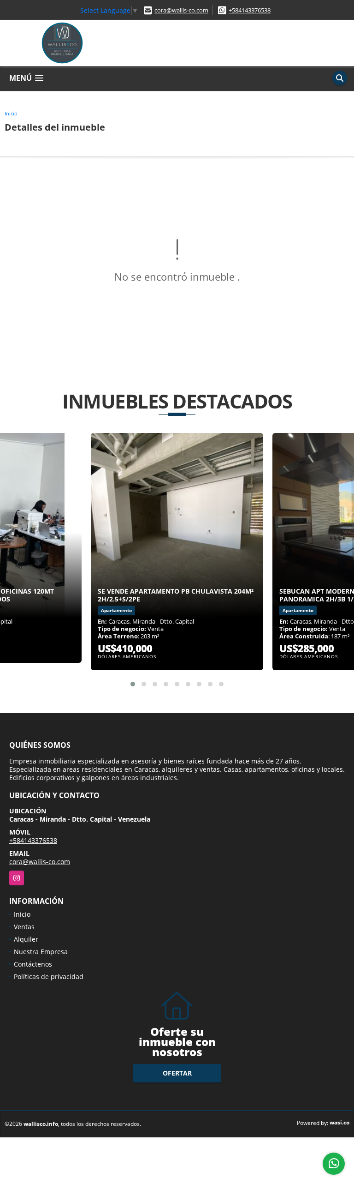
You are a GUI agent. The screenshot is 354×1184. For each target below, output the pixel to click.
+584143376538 (250, 10)
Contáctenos (33, 964)
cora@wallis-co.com (181, 10)
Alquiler (26, 939)
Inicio (11, 113)
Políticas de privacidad (48, 976)
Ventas (24, 926)
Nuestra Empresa (41, 951)
